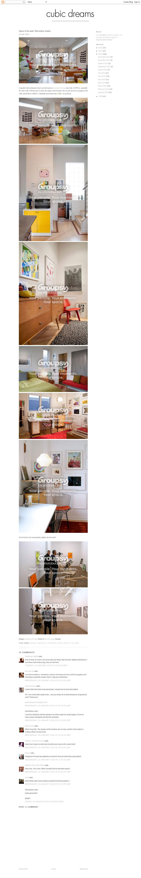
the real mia (29, 671)
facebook (80, 21)
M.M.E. (27, 753)
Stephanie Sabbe (31, 656)
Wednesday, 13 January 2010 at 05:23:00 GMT (48, 705)
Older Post (84, 869)
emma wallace (30, 686)
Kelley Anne (29, 726)
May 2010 (102, 79)
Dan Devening (49, 639)
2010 (100, 54)
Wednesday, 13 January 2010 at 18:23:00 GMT (48, 772)
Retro (59, 643)
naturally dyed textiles (104, 40)
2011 (100, 51)
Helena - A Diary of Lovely (34, 741)
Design (33, 643)
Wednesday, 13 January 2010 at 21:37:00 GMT (48, 784)
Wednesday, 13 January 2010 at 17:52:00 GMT (48, 760)
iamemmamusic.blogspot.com (36, 702)
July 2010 (102, 73)
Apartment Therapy (59, 88)
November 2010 (104, 60)
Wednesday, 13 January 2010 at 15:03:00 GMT (48, 747)
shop (54, 21)
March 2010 (102, 86)
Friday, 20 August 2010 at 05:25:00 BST (44, 801)
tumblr (66, 21)
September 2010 (104, 66)
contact (72, 21)
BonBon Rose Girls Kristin (34, 765)
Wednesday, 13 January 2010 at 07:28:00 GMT (48, 720)
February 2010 (103, 89)
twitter (87, 21)
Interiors (52, 643)
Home (53, 869)
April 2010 (102, 83)
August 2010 (103, 70)
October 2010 (103, 63)
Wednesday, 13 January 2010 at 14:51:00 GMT (48, 735)
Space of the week (71, 643)
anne (27, 777)
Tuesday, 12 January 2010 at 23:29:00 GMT (46, 665)
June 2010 (102, 76)
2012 (100, 48)
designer (103, 35)
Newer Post (23, 869)
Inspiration (42, 643)
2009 (100, 96)
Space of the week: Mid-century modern (35, 31)
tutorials (60, 21)
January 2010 (103, 92)
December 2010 (104, 57)
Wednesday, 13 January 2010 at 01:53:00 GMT (48, 680)
